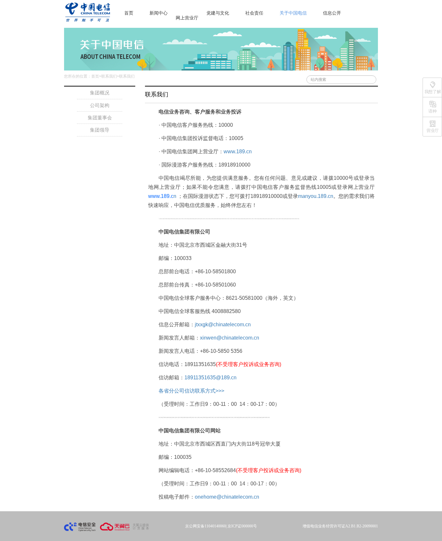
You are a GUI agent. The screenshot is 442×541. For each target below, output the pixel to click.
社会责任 (254, 13)
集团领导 (99, 130)
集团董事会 (100, 117)
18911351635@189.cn (210, 377)
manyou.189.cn (315, 196)
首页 (128, 13)
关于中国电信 (293, 13)
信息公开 (332, 13)
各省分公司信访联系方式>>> (191, 391)
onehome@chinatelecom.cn (227, 497)
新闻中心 (158, 13)
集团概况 (99, 92)
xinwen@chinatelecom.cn (229, 338)
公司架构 (99, 105)
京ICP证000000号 (242, 526)
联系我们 (109, 76)
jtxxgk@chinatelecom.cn (223, 324)
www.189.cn (238, 151)
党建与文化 (217, 13)
